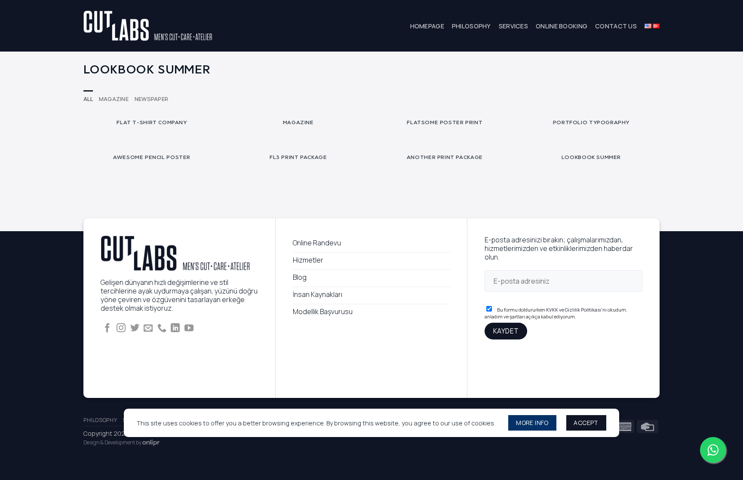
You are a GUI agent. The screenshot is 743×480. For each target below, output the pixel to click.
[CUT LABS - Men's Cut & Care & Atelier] (147, 26)
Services (513, 26)
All (88, 99)
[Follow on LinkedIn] (175, 328)
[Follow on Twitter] (134, 328)
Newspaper (151, 99)
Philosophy (471, 26)
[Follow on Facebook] (107, 328)
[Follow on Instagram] (121, 328)
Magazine (114, 99)
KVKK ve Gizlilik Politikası (573, 309)
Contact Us (616, 26)
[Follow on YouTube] (188, 328)
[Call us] (161, 328)
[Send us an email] (148, 328)
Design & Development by (112, 442)
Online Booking (561, 26)
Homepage (427, 26)
